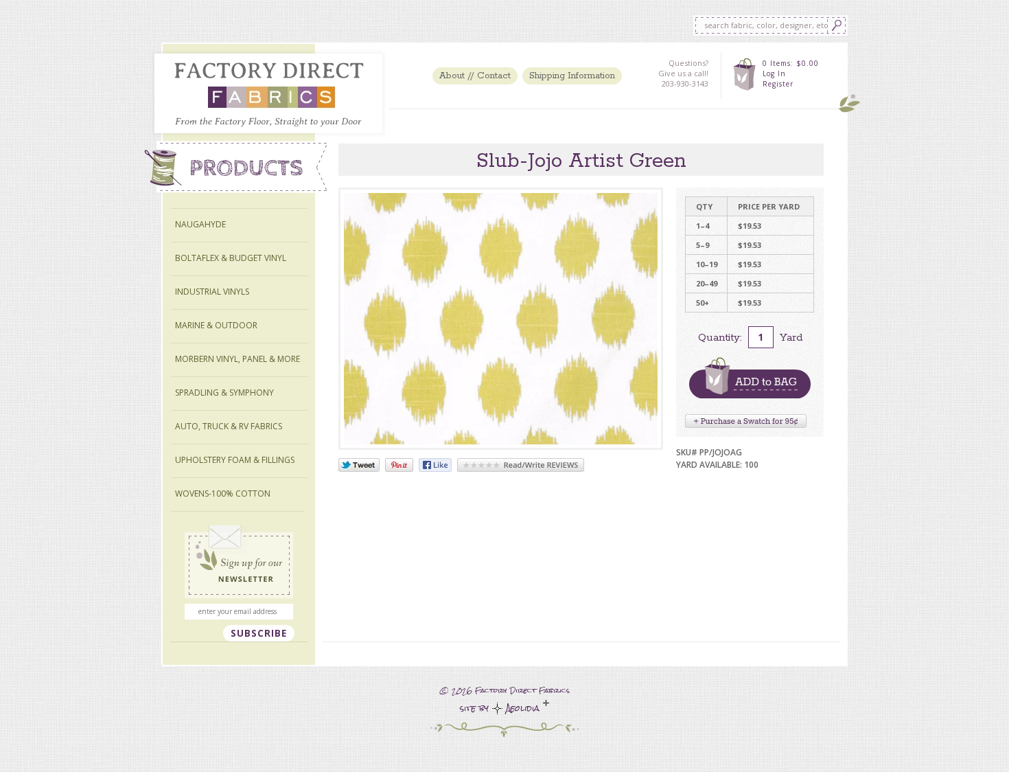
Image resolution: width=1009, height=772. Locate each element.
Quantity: (720, 337)
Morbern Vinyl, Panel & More (237, 359)
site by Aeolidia (501, 708)
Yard (791, 337)
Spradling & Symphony (224, 392)
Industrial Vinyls (212, 291)
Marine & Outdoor (216, 325)
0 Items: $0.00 (791, 63)
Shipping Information (572, 76)
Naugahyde (200, 224)
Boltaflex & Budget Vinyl (230, 258)
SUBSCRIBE (259, 633)
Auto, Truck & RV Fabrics (228, 426)
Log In (774, 73)
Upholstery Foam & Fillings (234, 460)
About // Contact (475, 76)
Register (778, 84)
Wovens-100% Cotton (222, 493)
